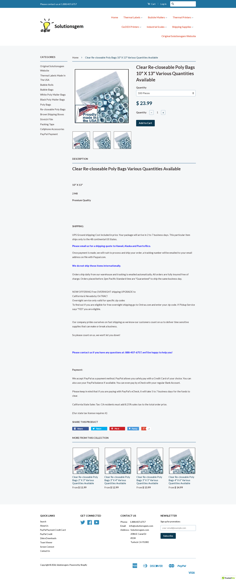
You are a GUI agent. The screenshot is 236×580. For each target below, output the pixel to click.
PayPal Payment (49, 134)
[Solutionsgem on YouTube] (96, 523)
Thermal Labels (132, 17)
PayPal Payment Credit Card (53, 530)
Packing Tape (47, 124)
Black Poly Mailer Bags (52, 99)
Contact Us (45, 551)
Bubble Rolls (46, 84)
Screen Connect (47, 546)
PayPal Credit (46, 534)
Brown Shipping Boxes (52, 114)
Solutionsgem (63, 565)
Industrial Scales (156, 26)
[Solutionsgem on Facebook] (89, 523)
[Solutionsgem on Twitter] (82, 523)
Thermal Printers (182, 17)
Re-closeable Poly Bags (53, 109)
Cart (153, 4)
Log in (163, 4)
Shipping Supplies (182, 26)
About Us (44, 525)
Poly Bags (45, 104)
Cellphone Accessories (52, 129)
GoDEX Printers (131, 26)
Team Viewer (46, 542)
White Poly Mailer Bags (53, 94)
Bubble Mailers (157, 17)
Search (43, 521)
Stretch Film (46, 119)
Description (80, 158)
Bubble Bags (46, 89)
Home (114, 17)
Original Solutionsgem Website (179, 36)
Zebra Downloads (48, 538)
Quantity (141, 87)
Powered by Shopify (78, 565)
